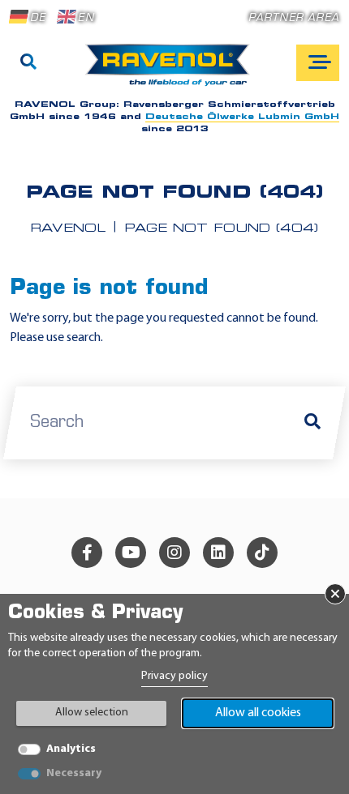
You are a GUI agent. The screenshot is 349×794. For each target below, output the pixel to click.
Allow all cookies (258, 712)
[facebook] (86, 552)
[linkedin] (218, 552)
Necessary (73, 773)
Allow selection (91, 712)
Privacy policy (174, 676)
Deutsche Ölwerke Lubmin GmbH (242, 117)
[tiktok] (262, 552)
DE (37, 18)
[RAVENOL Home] (171, 71)
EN (85, 18)
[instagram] (174, 552)
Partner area (293, 18)
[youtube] (130, 552)
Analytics (71, 749)
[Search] (28, 63)
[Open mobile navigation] (317, 63)
